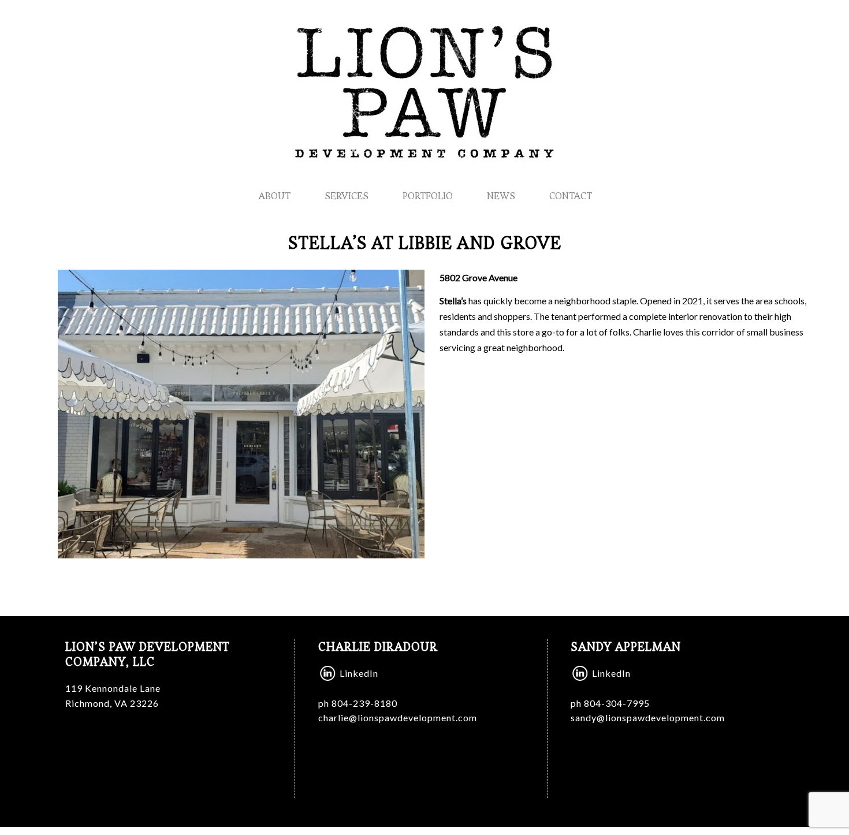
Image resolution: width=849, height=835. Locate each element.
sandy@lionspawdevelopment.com (648, 717)
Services (346, 195)
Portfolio (428, 195)
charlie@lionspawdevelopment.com (397, 717)
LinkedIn (359, 673)
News (501, 195)
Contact (570, 195)
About (275, 195)
